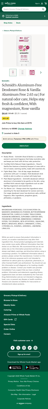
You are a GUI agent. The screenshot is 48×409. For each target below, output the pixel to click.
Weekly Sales (9, 305)
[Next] (23, 55)
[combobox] (22, 9)
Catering (7, 310)
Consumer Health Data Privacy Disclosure (23, 390)
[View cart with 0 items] (45, 3)
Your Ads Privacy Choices (29, 381)
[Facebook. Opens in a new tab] (13, 348)
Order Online (9, 329)
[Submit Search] (43, 9)
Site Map (14, 394)
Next (41, 72)
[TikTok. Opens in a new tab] (30, 348)
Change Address (25, 128)
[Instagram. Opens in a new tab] (24, 348)
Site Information (25, 394)
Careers (7, 334)
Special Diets (9, 324)
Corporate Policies (24, 399)
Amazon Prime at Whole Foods (17, 314)
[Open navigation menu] (2, 3)
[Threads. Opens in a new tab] (35, 348)
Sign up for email (24, 354)
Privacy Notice (13, 381)
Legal (34, 394)
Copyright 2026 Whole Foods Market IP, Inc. (24, 376)
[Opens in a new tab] (15, 367)
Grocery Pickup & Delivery (15, 295)
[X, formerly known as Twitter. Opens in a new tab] (18, 348)
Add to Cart (24, 146)
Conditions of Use (23, 386)
